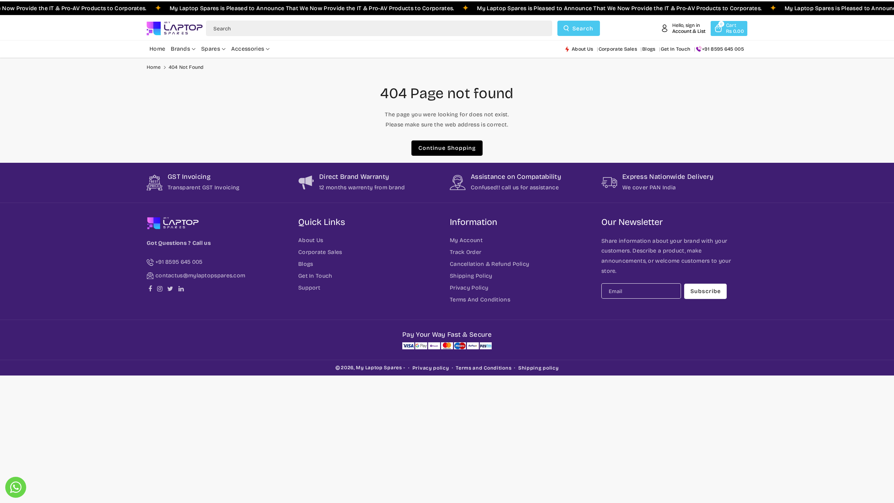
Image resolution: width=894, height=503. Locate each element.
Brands (180, 48)
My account (466, 240)
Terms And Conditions (480, 299)
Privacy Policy (469, 287)
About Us (310, 240)
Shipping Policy (471, 275)
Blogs (305, 264)
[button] (729, 28)
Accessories (247, 48)
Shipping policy (538, 368)
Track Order (465, 252)
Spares (210, 48)
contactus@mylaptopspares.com (200, 275)
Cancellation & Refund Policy (489, 264)
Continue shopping (447, 148)
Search (582, 28)
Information (473, 222)
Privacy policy (430, 368)
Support (309, 287)
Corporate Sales (320, 252)
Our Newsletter (632, 222)
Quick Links (321, 222)
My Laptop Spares (379, 368)
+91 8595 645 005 (723, 49)
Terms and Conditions (483, 368)
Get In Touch (315, 275)
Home (154, 67)
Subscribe (705, 291)
